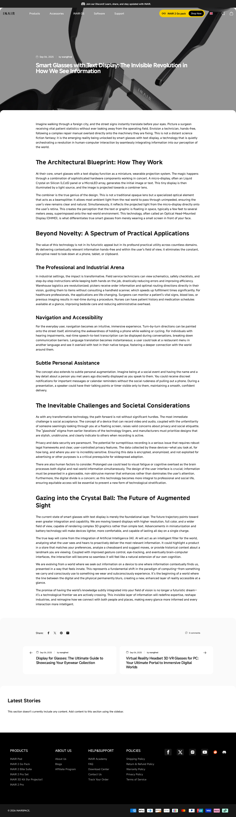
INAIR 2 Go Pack (20, 764)
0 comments (194, 633)
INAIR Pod (16, 758)
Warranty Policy (135, 769)
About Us (60, 758)
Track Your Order (98, 779)
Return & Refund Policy (140, 764)
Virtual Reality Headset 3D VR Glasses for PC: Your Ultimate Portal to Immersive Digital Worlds (162, 662)
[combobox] (213, 13)
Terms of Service (136, 779)
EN (215, 13)
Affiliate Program (65, 769)
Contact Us (95, 774)
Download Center (98, 769)
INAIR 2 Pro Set (19, 774)
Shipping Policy (135, 758)
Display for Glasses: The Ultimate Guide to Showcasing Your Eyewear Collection (69, 660)
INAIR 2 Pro (17, 784)
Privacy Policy (134, 774)
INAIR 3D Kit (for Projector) (26, 779)
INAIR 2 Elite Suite (21, 769)
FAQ (90, 764)
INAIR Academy (97, 758)
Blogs (58, 764)
